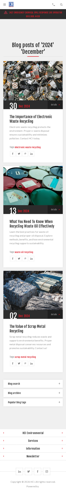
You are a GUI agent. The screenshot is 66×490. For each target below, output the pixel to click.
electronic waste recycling (28, 147)
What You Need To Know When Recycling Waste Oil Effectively (32, 223)
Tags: (12, 147)
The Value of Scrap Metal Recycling (27, 328)
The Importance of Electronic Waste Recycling (31, 119)
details (54, 104)
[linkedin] (19, 471)
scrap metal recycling (25, 357)
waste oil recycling (24, 252)
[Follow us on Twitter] (28, 471)
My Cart (54, 4)
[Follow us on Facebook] (37, 471)
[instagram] (46, 471)
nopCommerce (39, 487)
